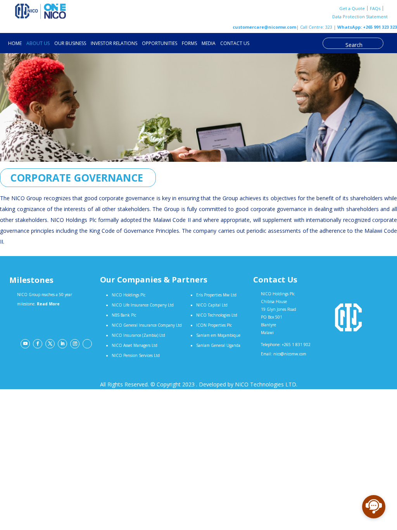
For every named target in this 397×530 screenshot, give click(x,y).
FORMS (189, 44)
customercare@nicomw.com (264, 27)
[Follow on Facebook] (37, 343)
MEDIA (209, 44)
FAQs (375, 8)
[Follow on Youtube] (25, 343)
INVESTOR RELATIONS (114, 44)
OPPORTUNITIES (159, 44)
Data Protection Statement (360, 16)
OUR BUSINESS (70, 44)
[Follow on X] (50, 343)
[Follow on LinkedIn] (62, 343)
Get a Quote (352, 8)
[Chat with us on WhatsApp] (87, 343)
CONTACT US (234, 44)
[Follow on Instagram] (74, 343)
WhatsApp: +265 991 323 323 (366, 27)
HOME (15, 44)
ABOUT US (38, 44)
